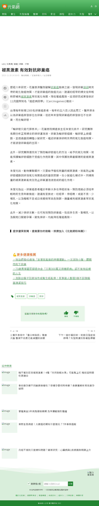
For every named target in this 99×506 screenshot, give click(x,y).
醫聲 (90, 14)
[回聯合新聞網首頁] (4, 6)
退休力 (72, 14)
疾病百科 (52, 495)
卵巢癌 (55, 87)
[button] (95, 14)
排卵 (86, 87)
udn (3, 64)
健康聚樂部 (31, 495)
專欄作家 (79, 495)
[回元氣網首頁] (13, 6)
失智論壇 (24, 14)
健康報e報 (36, 483)
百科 (44, 14)
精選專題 (42, 495)
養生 (13, 14)
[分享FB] (5, 88)
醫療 (35, 14)
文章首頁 (70, 495)
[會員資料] (91, 6)
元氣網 (10, 64)
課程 (61, 14)
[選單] (95, 6)
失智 (81, 14)
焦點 (4, 14)
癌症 (16, 64)
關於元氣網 (20, 495)
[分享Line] (5, 97)
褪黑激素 (26, 96)
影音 (53, 14)
